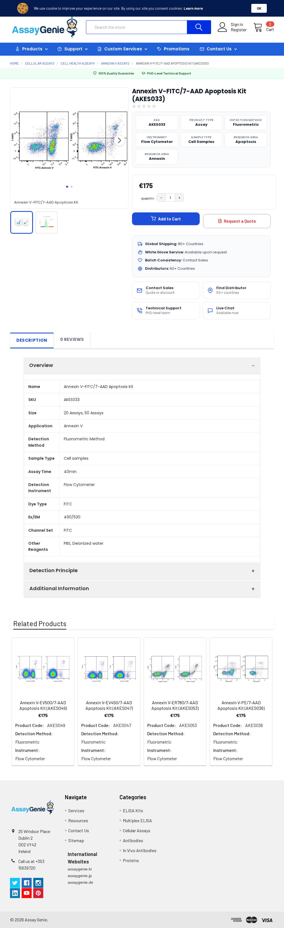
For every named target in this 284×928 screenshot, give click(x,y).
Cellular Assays (136, 830)
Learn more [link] (193, 8)
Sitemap (76, 840)
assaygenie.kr (80, 869)
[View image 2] (47, 222)
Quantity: (147, 198)
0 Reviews (72, 339)
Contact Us (78, 830)
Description (31, 340)
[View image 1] (22, 222)
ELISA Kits (133, 810)
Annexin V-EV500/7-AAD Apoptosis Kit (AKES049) (43, 705)
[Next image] (119, 140)
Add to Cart (169, 218)
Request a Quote (240, 220)
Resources (78, 820)
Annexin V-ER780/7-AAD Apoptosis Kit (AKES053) (175, 705)
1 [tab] (67, 186)
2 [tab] (71, 186)
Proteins (131, 860)
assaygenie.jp (80, 875)
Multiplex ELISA (137, 820)
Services (76, 810)
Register (239, 29)
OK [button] (259, 8)
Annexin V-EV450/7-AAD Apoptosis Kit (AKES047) (109, 705)
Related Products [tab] (39, 623)
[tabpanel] (69, 140)
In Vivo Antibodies (139, 850)
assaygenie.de (80, 882)
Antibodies (133, 840)
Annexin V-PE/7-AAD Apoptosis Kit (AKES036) (241, 705)
